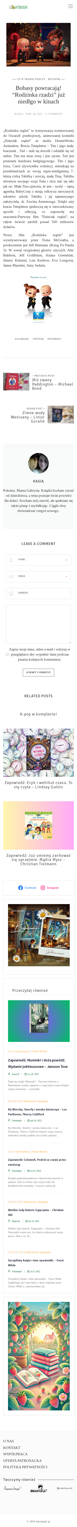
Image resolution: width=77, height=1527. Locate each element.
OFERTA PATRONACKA (22, 1461)
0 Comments (54, 114)
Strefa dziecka (39, 1051)
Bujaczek (16, 1221)
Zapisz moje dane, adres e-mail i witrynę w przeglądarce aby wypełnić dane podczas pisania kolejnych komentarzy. (39, 654)
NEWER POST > (36, 408)
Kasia (19, 114)
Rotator (54, 79)
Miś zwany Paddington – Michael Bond (52, 384)
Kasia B (15, 1074)
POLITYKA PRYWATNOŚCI (25, 1467)
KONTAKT (11, 1448)
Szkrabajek (17, 1120)
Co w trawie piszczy (31, 79)
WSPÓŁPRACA (15, 1454)
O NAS (8, 1441)
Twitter (38, 339)
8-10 (16, 1101)
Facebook (22, 339)
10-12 (12, 1252)
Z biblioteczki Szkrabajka (34, 1101)
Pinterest (54, 339)
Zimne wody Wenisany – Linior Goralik (28, 417)
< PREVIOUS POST (43, 376)
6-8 (11, 1101)
